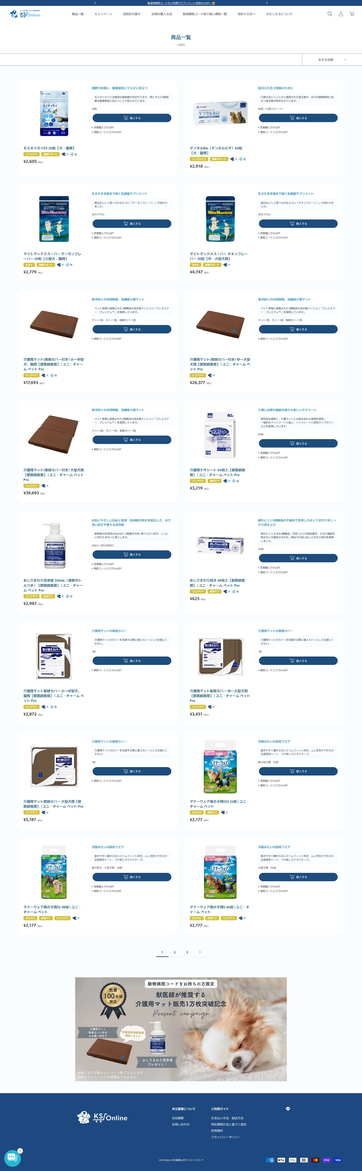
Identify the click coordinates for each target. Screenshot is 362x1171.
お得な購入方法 (161, 14)
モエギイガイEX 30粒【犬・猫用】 (49, 148)
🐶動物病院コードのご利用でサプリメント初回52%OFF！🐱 (181, 3)
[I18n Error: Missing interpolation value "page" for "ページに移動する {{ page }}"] (200, 952)
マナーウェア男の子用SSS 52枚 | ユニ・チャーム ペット (220, 804)
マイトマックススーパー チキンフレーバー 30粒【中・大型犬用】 (219, 256)
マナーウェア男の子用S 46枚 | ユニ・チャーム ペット (219, 909)
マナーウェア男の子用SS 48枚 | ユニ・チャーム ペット (52, 909)
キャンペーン (103, 14)
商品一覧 (78, 14)
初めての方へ (246, 14)
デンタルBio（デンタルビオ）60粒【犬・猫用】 (216, 150)
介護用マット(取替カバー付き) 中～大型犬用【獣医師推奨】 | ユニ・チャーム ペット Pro (220, 364)
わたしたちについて (279, 14)
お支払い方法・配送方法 (227, 1118)
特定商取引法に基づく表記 (228, 1124)
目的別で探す (132, 14)
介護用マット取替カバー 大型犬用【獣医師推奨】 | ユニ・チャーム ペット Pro (53, 804)
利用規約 (217, 1130)
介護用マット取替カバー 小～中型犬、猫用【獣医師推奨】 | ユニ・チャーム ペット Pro (53, 695)
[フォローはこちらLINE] (288, 1109)
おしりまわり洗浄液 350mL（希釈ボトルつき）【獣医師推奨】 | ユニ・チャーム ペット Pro (53, 585)
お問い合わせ (181, 1124)
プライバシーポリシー (225, 1137)
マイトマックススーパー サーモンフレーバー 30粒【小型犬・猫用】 (52, 256)
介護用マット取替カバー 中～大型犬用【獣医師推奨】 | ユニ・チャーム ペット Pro (220, 695)
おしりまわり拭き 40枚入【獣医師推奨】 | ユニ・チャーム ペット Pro (217, 582)
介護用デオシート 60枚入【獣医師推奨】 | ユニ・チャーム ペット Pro (217, 472)
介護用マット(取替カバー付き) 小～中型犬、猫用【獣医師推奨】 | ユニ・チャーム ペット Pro (53, 364)
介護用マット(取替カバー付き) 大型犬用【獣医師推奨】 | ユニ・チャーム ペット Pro (53, 474)
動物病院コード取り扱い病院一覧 (205, 14)
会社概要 (178, 1118)
